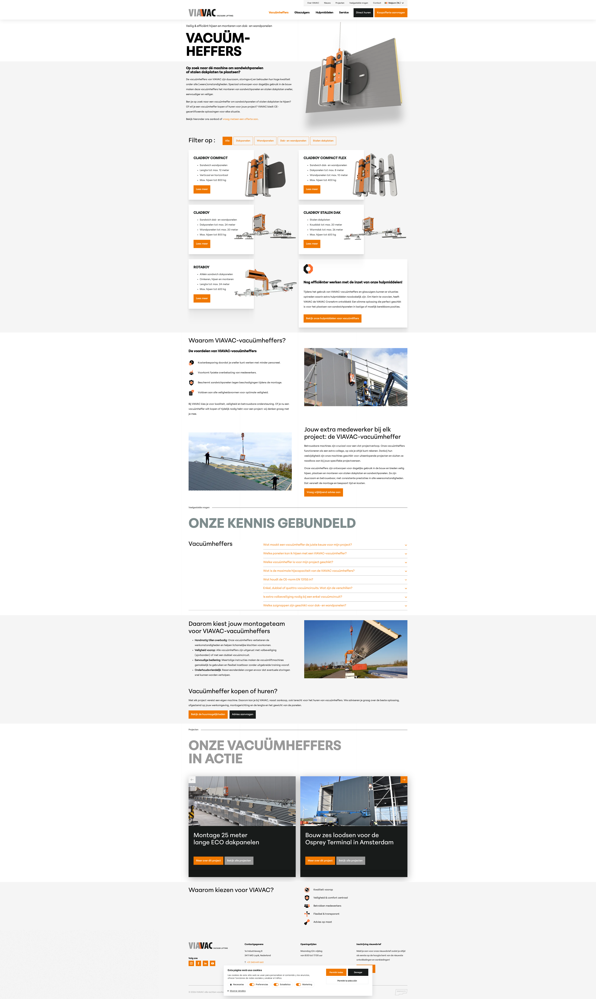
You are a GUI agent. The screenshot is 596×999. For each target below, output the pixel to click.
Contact (377, 3)
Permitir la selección (347, 980)
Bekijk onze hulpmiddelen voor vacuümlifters (332, 318)
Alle (227, 141)
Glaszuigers (302, 12)
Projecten (340, 3)
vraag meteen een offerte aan (240, 119)
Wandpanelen (265, 141)
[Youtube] (212, 963)
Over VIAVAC (313, 3)
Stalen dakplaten (323, 141)
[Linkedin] (205, 963)
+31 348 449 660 (255, 962)
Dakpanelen (243, 141)
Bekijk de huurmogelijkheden (208, 714)
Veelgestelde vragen (358, 3)
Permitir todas (336, 972)
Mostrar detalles (238, 991)
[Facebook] (198, 963)
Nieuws (327, 3)
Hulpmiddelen (324, 12)
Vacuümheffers (279, 12)
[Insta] (191, 963)
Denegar (358, 972)
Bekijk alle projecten (239, 861)
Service (344, 12)
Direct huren (363, 12)
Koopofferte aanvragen (391, 12)
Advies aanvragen (242, 714)
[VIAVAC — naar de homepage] (197, 12)
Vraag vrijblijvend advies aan (324, 492)
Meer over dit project (208, 861)
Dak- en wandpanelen (293, 141)
